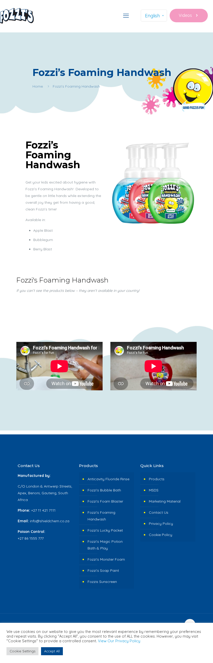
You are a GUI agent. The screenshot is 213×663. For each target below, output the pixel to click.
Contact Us (158, 512)
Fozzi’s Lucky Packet (105, 530)
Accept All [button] (52, 651)
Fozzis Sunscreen (102, 581)
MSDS (153, 490)
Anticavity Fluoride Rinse (108, 479)
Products (156, 479)
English (152, 16)
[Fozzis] (17, 15)
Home (37, 86)
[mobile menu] (126, 15)
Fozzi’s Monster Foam (106, 559)
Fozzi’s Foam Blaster (105, 501)
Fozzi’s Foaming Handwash (101, 515)
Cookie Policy (160, 534)
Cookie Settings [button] (22, 651)
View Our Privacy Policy (119, 640)
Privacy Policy (161, 523)
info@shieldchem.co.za (49, 521)
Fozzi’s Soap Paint (103, 570)
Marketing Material (165, 501)
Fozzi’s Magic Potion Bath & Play (105, 545)
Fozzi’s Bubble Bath (104, 490)
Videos (185, 15)
